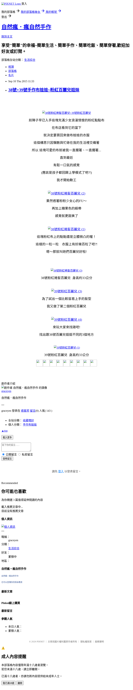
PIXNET (41, 641)
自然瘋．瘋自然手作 (26, 27)
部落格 (12, 71)
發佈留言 (7, 458)
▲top (4, 430)
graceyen (6, 391)
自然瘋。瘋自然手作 (10, 576)
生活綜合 (29, 59)
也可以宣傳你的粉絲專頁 (11, 582)
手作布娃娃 (30, 424)
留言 (33, 410)
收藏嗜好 (28, 420)
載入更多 (7, 437)
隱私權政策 (86, 641)
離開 (20, 683)
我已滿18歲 (8, 683)
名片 (11, 75)
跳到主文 (6, 36)
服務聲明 (99, 641)
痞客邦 (25, 410)
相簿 (11, 66)
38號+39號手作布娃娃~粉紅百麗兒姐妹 (43, 90)
